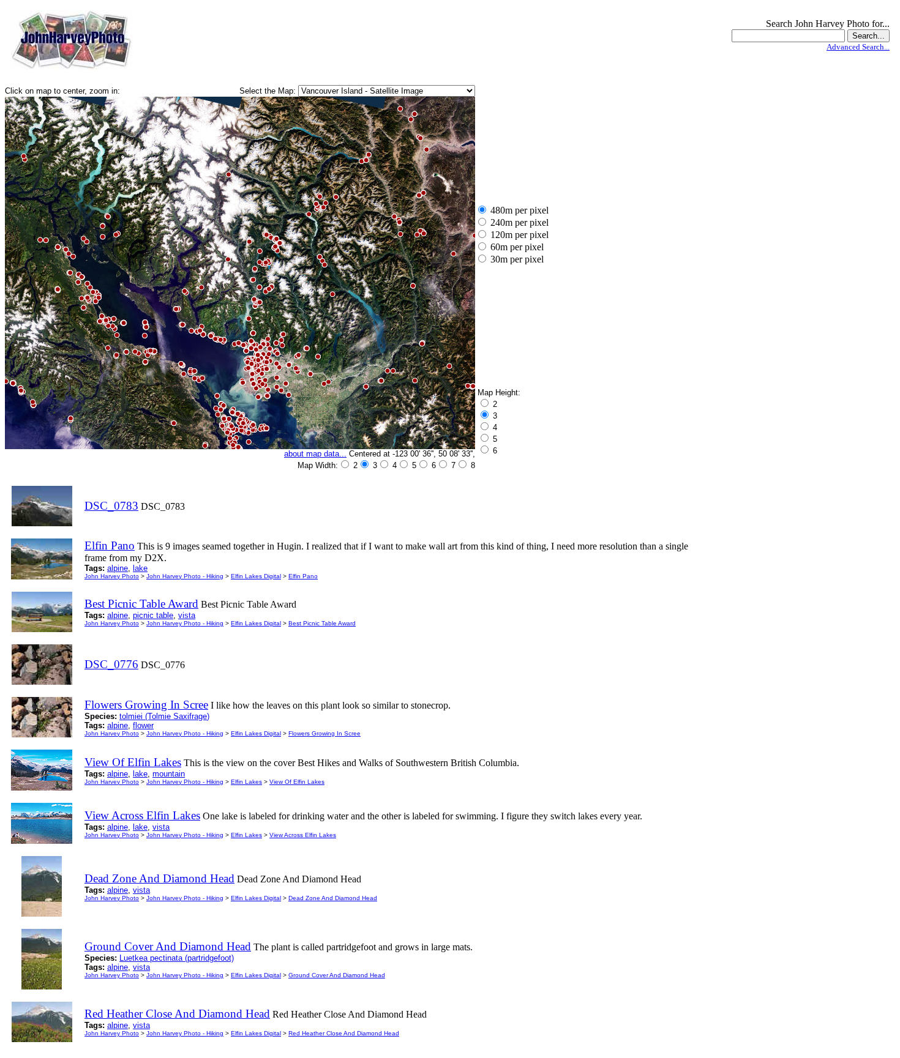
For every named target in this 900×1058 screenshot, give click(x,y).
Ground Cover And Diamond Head (336, 975)
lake (140, 568)
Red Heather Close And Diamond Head (343, 1033)
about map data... (315, 453)
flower (143, 725)
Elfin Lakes (246, 781)
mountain (168, 773)
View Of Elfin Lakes (296, 781)
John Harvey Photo (111, 576)
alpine (117, 568)
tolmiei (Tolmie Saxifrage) (164, 716)
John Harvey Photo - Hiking (184, 576)
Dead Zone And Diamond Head (332, 898)
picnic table (153, 615)
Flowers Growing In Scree (324, 733)
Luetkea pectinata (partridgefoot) (176, 958)
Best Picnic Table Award (322, 623)
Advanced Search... (858, 46)
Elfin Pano (303, 576)
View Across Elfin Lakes (302, 835)
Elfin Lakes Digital (256, 576)
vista (186, 615)
